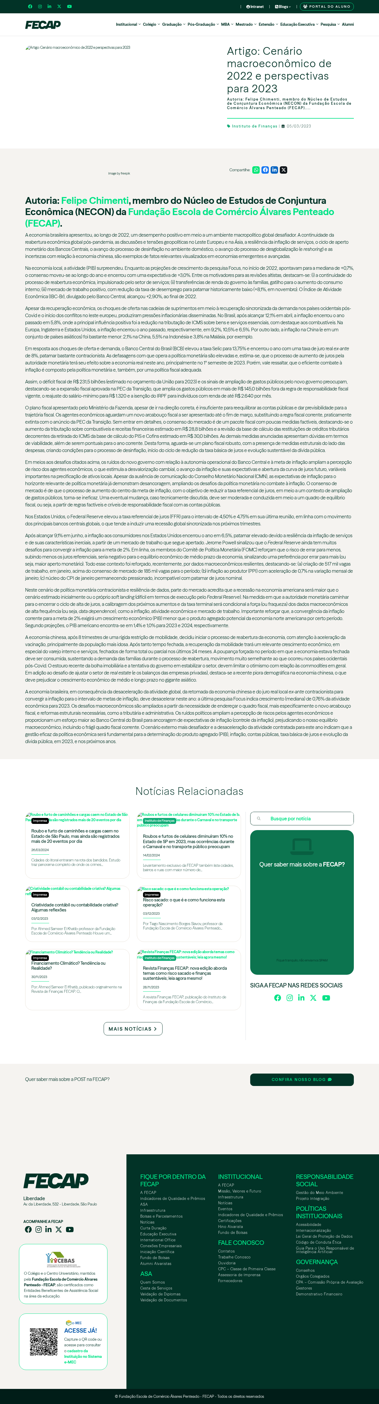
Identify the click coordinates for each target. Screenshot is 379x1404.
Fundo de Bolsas (155, 1257)
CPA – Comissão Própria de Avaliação (330, 1282)
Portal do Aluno (329, 6)
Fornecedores (230, 1281)
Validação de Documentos (163, 1300)
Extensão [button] (266, 24)
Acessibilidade (308, 1224)
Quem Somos (152, 1282)
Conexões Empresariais (161, 1246)
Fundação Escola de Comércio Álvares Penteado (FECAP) (179, 217)
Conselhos (305, 1270)
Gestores (304, 1288)
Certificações (230, 1221)
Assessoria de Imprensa (239, 1275)
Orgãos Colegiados (313, 1276)
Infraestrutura (153, 1210)
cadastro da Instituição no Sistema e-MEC (83, 1356)
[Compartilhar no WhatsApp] (256, 170)
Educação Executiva (158, 1234)
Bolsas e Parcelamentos (161, 1216)
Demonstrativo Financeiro (319, 1294)
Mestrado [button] (244, 24)
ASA (144, 1204)
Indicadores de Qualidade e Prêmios (172, 1198)
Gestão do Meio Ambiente (319, 1192)
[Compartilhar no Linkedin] (274, 170)
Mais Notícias (131, 1029)
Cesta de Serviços (156, 1288)
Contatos (226, 1251)
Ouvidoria (227, 1263)
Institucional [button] (126, 24)
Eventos (225, 1209)
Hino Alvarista (230, 1226)
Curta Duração (153, 1228)
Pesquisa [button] (328, 24)
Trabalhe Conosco (234, 1257)
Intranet (257, 6)
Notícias (147, 1222)
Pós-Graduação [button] (201, 24)
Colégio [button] (149, 24)
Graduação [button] (172, 24)
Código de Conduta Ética (318, 1242)
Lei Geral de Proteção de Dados (324, 1236)
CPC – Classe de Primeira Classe (247, 1269)
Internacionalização (313, 1230)
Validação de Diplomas (160, 1294)
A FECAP (148, 1192)
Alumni (348, 24)
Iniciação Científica (157, 1252)
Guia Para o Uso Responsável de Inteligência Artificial (325, 1250)
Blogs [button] (283, 6)
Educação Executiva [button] (297, 24)
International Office (158, 1240)
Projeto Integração (313, 1198)
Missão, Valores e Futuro (239, 1191)
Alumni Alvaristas (155, 1263)
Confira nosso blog (300, 1079)
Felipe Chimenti (95, 200)
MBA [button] (225, 24)
